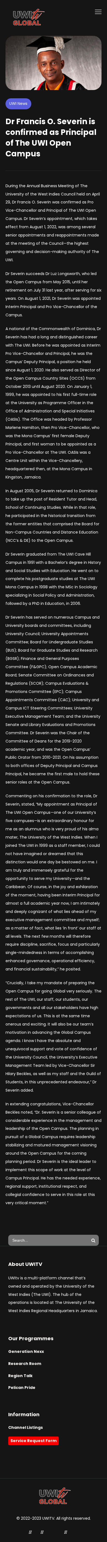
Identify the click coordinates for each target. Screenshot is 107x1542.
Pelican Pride (21, 1387)
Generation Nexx (26, 1351)
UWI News (18, 103)
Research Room (24, 1363)
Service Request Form (33, 1440)
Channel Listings (25, 1427)
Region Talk (20, 1375)
